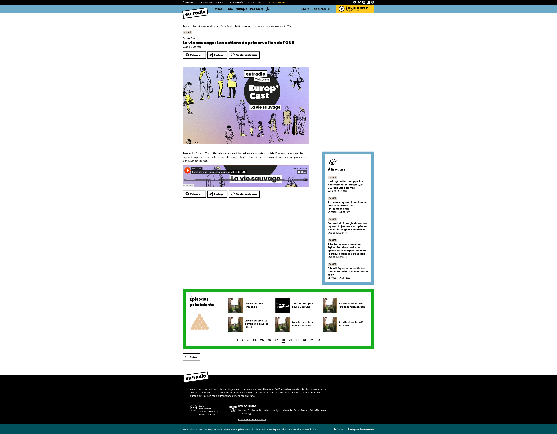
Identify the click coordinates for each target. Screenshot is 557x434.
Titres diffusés (235, 2)
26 (269, 340)
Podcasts (256, 9)
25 (262, 340)
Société (187, 32)
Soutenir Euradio (275, 2)
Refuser (338, 429)
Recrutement (205, 408)
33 (318, 340)
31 (304, 340)
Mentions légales (207, 414)
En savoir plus (309, 429)
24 (255, 340)
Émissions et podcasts (205, 26)
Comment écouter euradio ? (252, 419)
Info (230, 9)
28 (283, 340)
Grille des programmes (210, 2)
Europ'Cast (226, 26)
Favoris (305, 9)
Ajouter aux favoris (246, 55)
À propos (188, 2)
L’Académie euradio (208, 411)
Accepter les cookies (361, 429)
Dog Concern (353, 10)
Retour (194, 357)
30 (297, 340)
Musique (241, 9)
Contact (202, 406)
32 (311, 340)
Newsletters (254, 2)
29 (290, 340)
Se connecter (322, 9)
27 (276, 340)
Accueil (186, 26)
